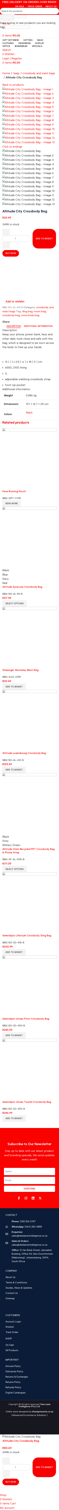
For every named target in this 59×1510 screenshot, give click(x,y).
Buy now (11, 1482)
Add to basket (44, 238)
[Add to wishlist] (6, 1489)
